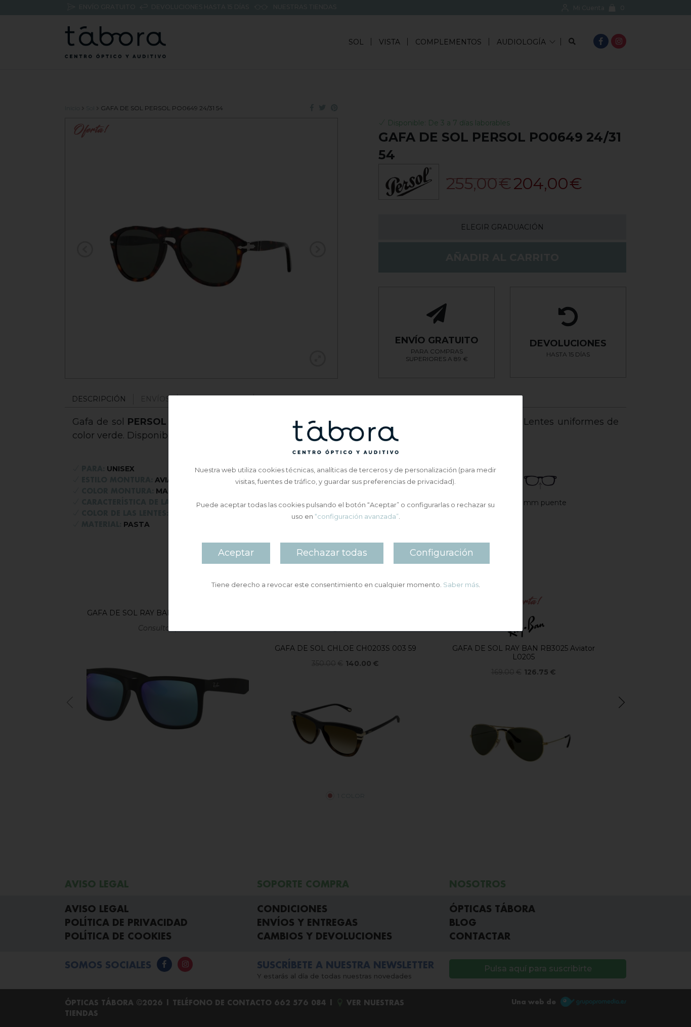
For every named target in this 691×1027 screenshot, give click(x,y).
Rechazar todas (331, 553)
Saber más (461, 585)
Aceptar (236, 553)
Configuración (441, 553)
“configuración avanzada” (357, 517)
